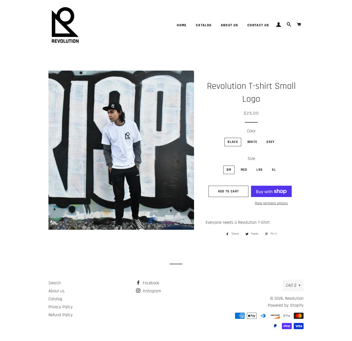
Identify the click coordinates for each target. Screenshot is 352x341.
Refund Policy (60, 315)
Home (182, 25)
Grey (270, 142)
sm (229, 170)
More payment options (271, 203)
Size (251, 158)
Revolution (294, 298)
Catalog (204, 25)
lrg (259, 170)
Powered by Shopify (286, 305)
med (244, 170)
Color (251, 131)
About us (229, 25)
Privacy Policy (60, 307)
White (252, 142)
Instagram (151, 291)
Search (54, 283)
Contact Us (258, 25)
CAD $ (291, 285)
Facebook (150, 283)
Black (233, 142)
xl (274, 170)
